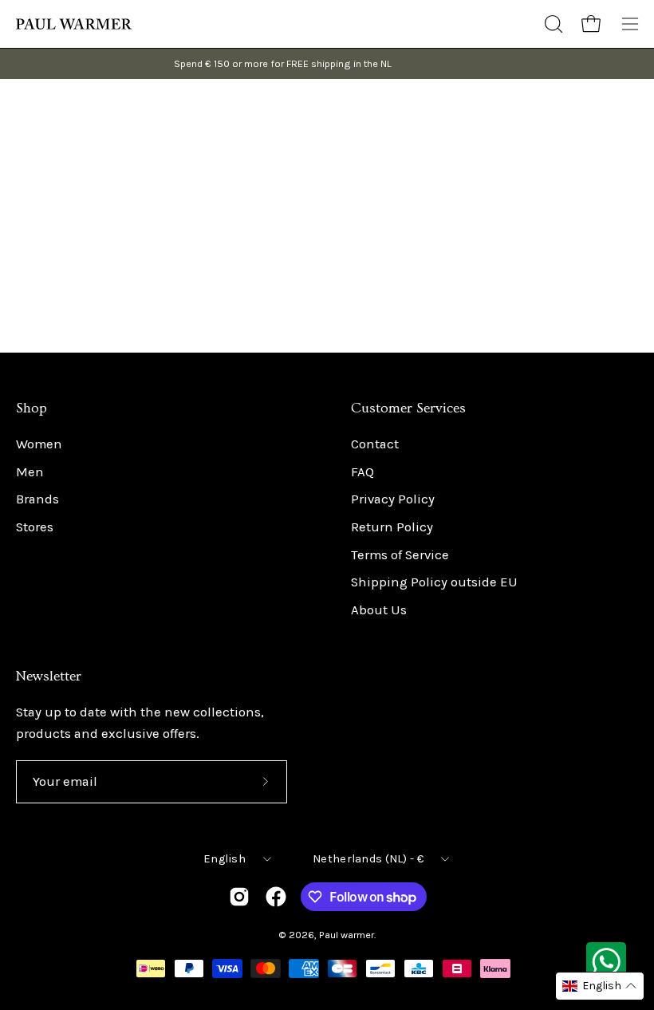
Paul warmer (346, 935)
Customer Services (408, 408)
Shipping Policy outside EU (434, 582)
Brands (37, 499)
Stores (34, 527)
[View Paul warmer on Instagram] (239, 897)
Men (30, 471)
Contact (375, 444)
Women (39, 444)
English (224, 859)
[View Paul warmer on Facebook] (276, 897)
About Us (379, 609)
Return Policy (392, 527)
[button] (552, 24)
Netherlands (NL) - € (368, 859)
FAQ (362, 471)
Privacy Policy (393, 499)
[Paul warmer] (76, 24)
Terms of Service (400, 554)
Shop (31, 408)
